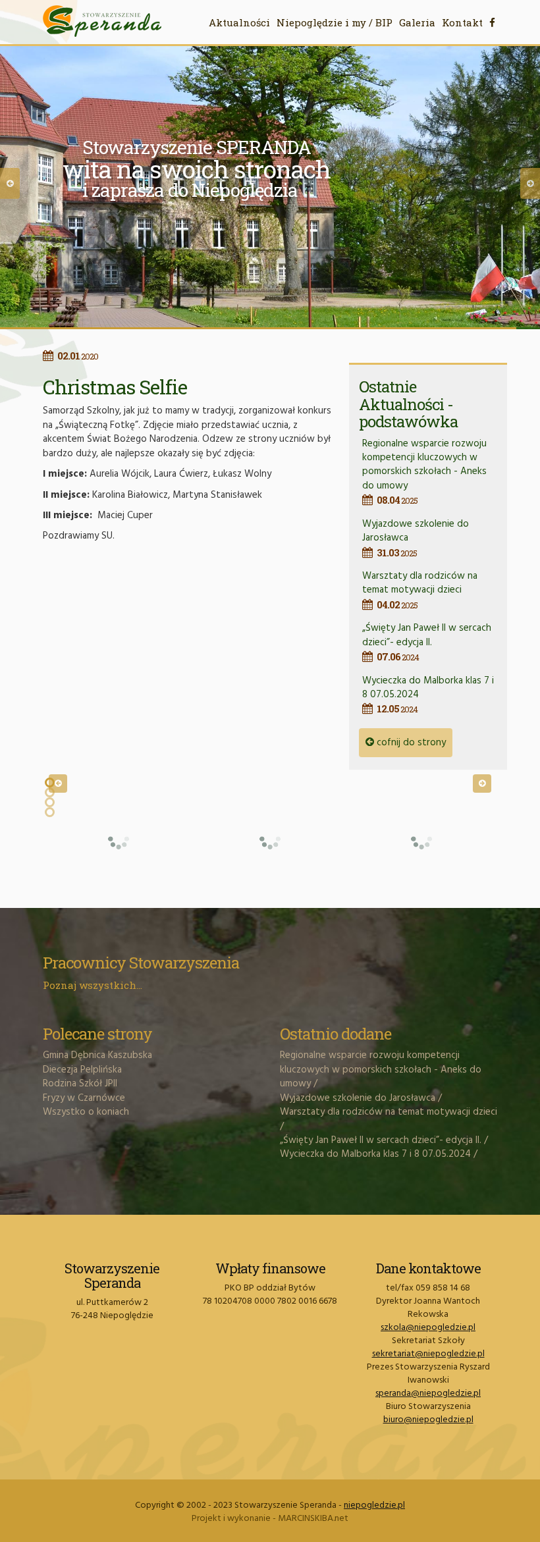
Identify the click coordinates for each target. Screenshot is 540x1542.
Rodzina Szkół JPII (80, 1084)
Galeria (417, 22)
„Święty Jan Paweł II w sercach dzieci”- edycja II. (426, 641)
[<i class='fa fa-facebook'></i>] (492, 22)
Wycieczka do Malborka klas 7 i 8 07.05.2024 (375, 1154)
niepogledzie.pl (374, 1505)
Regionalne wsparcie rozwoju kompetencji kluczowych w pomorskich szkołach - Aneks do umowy (424, 471)
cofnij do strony (410, 743)
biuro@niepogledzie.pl (428, 1419)
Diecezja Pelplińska (82, 1070)
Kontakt (462, 22)
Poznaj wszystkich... (92, 985)
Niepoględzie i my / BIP (334, 22)
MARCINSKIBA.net (313, 1518)
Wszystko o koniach (86, 1112)
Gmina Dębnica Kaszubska (97, 1055)
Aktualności (239, 22)
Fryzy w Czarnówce (84, 1098)
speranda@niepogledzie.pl (428, 1393)
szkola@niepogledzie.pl (428, 1327)
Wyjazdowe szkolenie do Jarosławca (357, 1098)
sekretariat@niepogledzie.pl (428, 1354)
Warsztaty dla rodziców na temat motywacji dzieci (419, 589)
